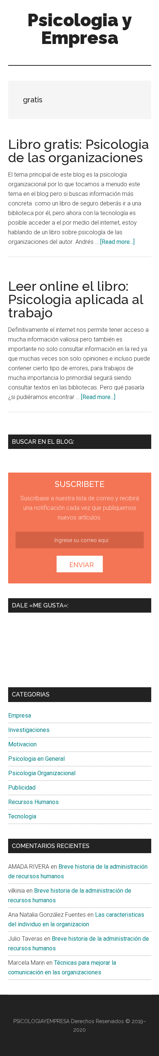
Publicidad (21, 787)
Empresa (19, 715)
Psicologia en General (36, 758)
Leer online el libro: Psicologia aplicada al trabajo (75, 299)
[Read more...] (117, 241)
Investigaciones (29, 729)
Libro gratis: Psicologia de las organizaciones (78, 150)
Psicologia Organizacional (41, 773)
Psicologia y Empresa (79, 29)
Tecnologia (22, 816)
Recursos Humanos (33, 801)
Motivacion (22, 744)
